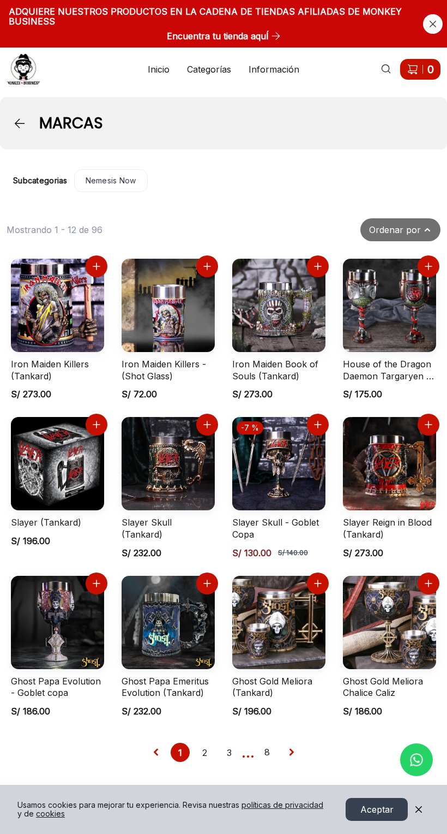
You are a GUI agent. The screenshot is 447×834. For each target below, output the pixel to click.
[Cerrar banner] (433, 24)
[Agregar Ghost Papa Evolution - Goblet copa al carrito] (96, 583)
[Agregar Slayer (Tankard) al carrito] (96, 425)
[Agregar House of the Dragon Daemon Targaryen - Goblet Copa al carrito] (428, 266)
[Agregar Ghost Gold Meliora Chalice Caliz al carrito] (428, 583)
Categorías (209, 69)
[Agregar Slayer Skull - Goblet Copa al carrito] (318, 425)
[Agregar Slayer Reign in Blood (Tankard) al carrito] (428, 425)
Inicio (159, 69)
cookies (50, 813)
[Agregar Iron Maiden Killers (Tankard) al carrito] (96, 266)
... (248, 752)
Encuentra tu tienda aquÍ (218, 36)
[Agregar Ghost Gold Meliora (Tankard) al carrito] (318, 583)
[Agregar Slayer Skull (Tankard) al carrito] (207, 425)
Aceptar (377, 809)
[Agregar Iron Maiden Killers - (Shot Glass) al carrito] (207, 266)
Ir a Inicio (17, 62)
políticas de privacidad (282, 804)
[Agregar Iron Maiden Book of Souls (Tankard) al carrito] (318, 266)
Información (274, 69)
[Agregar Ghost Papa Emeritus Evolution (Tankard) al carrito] (207, 583)
